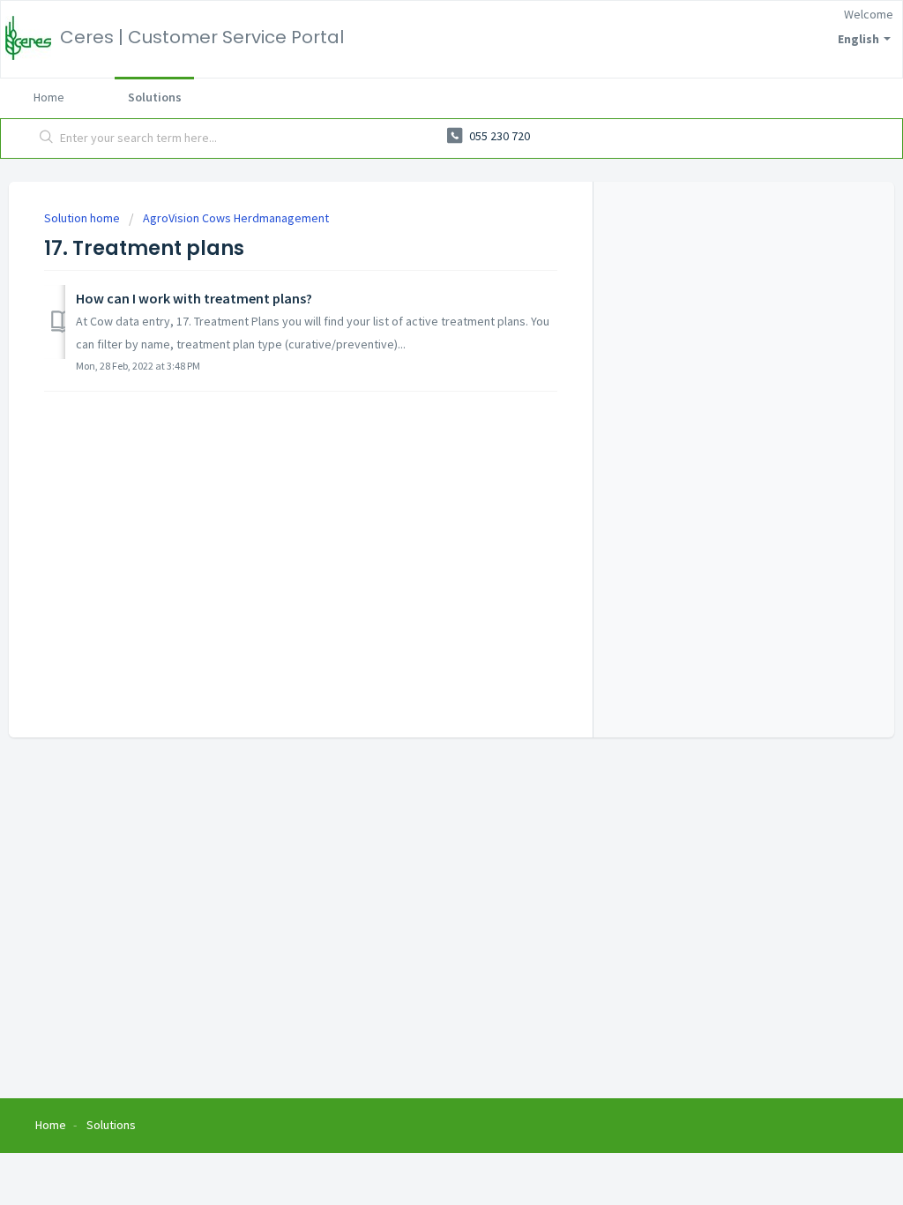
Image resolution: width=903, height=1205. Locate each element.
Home (49, 97)
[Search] (47, 138)
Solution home (83, 218)
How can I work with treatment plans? (194, 298)
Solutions (155, 97)
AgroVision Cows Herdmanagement (236, 218)
